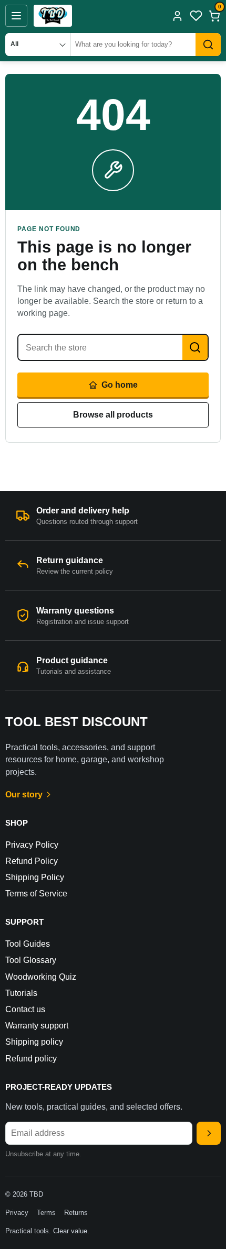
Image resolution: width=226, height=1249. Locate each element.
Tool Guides (27, 943)
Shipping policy (34, 1041)
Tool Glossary (30, 960)
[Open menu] (16, 16)
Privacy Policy (31, 844)
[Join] (209, 1133)
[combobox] (133, 44)
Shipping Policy (34, 877)
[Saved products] (196, 16)
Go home (119, 384)
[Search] (208, 44)
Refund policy (31, 1058)
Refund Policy (31, 861)
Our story (24, 794)
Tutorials (21, 993)
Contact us (25, 1009)
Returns (76, 1213)
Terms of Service (36, 893)
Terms (46, 1213)
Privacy (16, 1213)
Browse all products (113, 414)
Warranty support (36, 1025)
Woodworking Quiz (40, 976)
